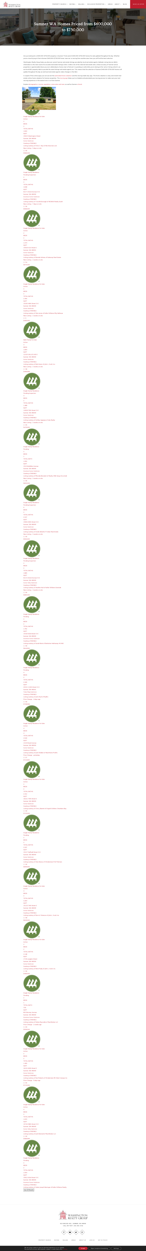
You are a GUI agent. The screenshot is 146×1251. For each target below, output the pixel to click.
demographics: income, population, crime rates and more (47, 84)
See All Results (28, 1190)
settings (65, 1249)
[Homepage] (12, 4)
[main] (73, 602)
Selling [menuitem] (81, 4)
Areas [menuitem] (110, 4)
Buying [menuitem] (72, 4)
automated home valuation (63, 75)
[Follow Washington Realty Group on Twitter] (76, 1232)
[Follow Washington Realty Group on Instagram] (82, 1232)
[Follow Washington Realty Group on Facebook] (63, 1232)
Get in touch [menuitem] (102, 1240)
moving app (64, 78)
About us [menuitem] (82, 1240)
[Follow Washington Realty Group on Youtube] (69, 1232)
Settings (116, 1248)
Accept (83, 1248)
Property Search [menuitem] (59, 4)
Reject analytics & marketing (99, 1248)
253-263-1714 (78, 1225)
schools (79, 84)
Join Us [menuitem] (92, 1240)
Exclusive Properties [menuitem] (96, 4)
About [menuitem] (117, 4)
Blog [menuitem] (125, 4)
